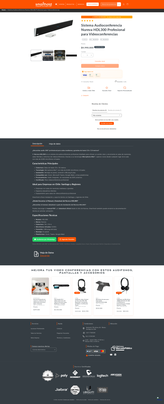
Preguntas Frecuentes (63, 333)
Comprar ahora (100, 66)
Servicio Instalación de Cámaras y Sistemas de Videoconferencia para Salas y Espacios (39, 301)
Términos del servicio (105, 399)
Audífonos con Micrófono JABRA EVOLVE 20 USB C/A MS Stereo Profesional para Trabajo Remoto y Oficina (123, 302)
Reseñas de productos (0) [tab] (100, 110)
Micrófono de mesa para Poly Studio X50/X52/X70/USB (102, 301)
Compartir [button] (86, 95)
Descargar (45, 255)
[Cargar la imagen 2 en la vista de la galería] (48, 55)
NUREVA (85, 39)
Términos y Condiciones (63, 338)
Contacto (59, 328)
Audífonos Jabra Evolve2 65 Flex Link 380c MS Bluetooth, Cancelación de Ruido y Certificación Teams (81, 302)
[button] (71, 4)
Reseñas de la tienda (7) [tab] (114, 110)
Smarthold (60, 399)
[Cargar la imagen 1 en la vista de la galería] (36, 55)
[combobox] (109, 4)
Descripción (37, 144)
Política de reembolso (93, 399)
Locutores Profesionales (37, 328)
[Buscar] (119, 4)
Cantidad (83, 51)
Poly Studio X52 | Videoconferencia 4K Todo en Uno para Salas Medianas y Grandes (60, 301)
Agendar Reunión (68, 239)
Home (4, 10)
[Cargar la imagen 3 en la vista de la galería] (59, 55)
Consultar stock (100, 61)
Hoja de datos (54, 144)
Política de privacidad (81, 399)
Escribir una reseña (106, 123)
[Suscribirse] (54, 350)
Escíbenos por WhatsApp (46, 239)
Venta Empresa (35, 338)
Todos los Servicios (36, 333)
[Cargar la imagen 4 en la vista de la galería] (71, 55)
